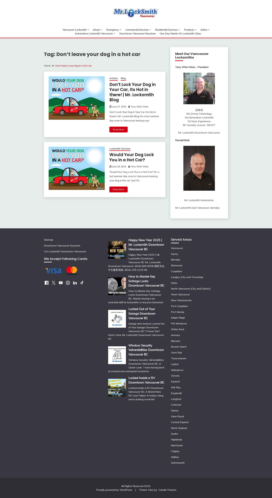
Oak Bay (176, 387)
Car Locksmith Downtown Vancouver (65, 251)
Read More (118, 129)
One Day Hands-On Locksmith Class (180, 33)
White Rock (177, 329)
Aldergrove (177, 370)
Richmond (176, 265)
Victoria (175, 375)
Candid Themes (167, 489)
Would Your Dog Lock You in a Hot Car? (131, 157)
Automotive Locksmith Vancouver (94, 33)
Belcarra (175, 341)
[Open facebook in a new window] (46, 283)
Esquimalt (176, 393)
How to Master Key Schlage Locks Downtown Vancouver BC (146, 281)
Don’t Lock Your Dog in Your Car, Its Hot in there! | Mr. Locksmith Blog (132, 92)
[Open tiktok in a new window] (82, 283)
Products (189, 29)
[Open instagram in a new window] (68, 283)
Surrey (174, 253)
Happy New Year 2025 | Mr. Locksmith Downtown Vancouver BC (146, 244)
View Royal (177, 416)
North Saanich (179, 428)
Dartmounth (178, 462)
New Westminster (181, 300)
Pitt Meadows (179, 323)
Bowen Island (178, 346)
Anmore (175, 335)
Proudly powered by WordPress (114, 489)
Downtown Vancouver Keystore (137, 33)
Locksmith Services (119, 148)
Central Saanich (180, 422)
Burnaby (175, 259)
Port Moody (177, 311)
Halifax (175, 457)
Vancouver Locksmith (74, 29)
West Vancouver (180, 294)
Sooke (174, 433)
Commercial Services (137, 29)
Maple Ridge (178, 317)
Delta (174, 282)
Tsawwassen (178, 358)
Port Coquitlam (179, 306)
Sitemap (48, 239)
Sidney (175, 410)
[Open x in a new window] (54, 283)
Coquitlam (176, 271)
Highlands (176, 439)
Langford (176, 399)
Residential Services (166, 29)
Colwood (176, 404)
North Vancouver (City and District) (191, 288)
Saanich (175, 381)
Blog (123, 78)
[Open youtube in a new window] (61, 283)
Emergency (112, 29)
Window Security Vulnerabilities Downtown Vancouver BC (146, 349)
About (96, 29)
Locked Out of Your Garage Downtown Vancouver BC (141, 313)
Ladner (175, 364)
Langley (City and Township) (187, 277)
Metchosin (177, 445)
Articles (113, 78)
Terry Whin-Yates (140, 106)
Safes (204, 29)
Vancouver (177, 248)
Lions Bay (176, 352)
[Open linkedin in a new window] (75, 283)
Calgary (175, 451)
